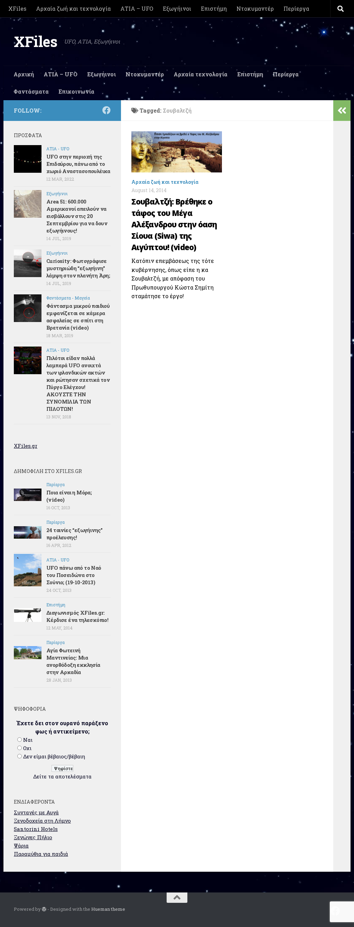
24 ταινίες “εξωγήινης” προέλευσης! (74, 534)
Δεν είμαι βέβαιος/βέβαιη (54, 756)
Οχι (27, 748)
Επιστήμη (214, 8)
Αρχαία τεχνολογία (200, 74)
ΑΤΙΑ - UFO (57, 148)
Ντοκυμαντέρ (255, 8)
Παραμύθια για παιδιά (41, 853)
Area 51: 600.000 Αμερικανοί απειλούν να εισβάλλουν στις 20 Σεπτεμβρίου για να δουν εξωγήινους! (76, 216)
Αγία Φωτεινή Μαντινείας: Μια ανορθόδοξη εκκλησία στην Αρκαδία (73, 661)
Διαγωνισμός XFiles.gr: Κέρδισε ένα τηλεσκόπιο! (77, 616)
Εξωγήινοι (177, 8)
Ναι (27, 739)
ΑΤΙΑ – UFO (136, 8)
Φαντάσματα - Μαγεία (68, 298)
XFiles (17, 8)
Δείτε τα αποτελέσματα (62, 776)
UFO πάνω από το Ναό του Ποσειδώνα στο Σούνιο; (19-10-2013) (73, 575)
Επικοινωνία (76, 91)
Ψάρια (21, 845)
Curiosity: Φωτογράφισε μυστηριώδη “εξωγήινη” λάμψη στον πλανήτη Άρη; (78, 268)
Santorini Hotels (36, 828)
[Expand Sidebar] (342, 110)
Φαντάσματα (31, 91)
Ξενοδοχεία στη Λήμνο (42, 820)
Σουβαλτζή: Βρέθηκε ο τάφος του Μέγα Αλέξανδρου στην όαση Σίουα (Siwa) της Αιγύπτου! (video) (174, 224)
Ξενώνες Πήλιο (33, 837)
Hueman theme (108, 909)
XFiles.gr (25, 445)
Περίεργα (296, 8)
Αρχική (23, 74)
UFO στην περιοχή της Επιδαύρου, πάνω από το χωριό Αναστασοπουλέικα (78, 163)
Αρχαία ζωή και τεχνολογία (73, 8)
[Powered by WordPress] (44, 909)
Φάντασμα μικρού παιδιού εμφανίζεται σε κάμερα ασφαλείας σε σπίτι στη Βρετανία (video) (78, 316)
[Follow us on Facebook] (106, 110)
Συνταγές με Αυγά (36, 812)
